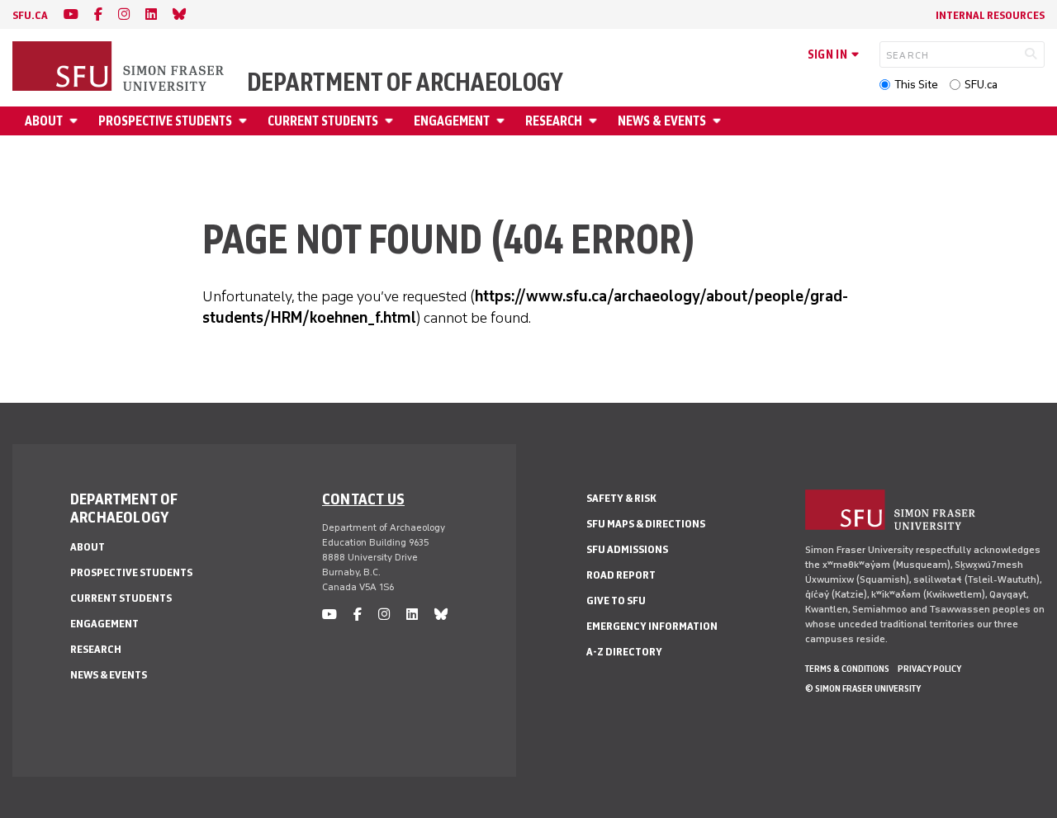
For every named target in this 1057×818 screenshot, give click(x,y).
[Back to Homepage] (119, 67)
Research (553, 121)
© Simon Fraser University (863, 688)
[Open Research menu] (595, 120)
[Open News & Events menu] (719, 120)
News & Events (662, 121)
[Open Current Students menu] (391, 120)
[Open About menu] (76, 120)
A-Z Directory (624, 652)
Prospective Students (165, 121)
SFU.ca (981, 85)
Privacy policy (929, 668)
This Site (916, 85)
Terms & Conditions (847, 668)
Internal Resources (990, 15)
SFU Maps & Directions (645, 524)
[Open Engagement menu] (503, 120)
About (44, 121)
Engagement (452, 121)
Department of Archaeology (405, 82)
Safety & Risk (621, 498)
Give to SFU (616, 600)
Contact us (363, 498)
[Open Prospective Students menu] (245, 120)
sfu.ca (30, 15)
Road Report (621, 575)
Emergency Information (652, 626)
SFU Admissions (627, 549)
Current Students (323, 121)
